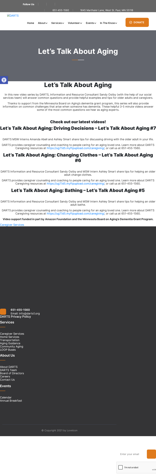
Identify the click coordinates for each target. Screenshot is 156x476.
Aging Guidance (10, 343)
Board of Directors (12, 373)
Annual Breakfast (11, 400)
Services (56, 22)
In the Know (107, 22)
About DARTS (9, 366)
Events (90, 22)
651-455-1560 (20, 309)
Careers (5, 376)
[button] (4, 80)
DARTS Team (8, 370)
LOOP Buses (8, 349)
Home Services (9, 336)
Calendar (6, 397)
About (41, 22)
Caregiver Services (12, 333)
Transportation (10, 340)
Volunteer (74, 22)
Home (30, 22)
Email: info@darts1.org (25, 313)
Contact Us (7, 379)
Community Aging (11, 346)
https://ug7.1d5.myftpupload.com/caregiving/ (75, 148)
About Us (7, 355)
